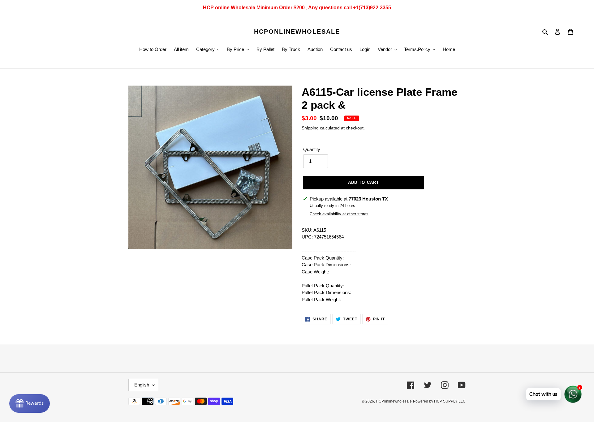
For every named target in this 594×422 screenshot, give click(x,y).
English (141, 384)
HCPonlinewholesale (297, 31)
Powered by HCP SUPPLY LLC (439, 401)
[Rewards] (29, 403)
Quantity (311, 149)
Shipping (310, 127)
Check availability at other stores (339, 214)
